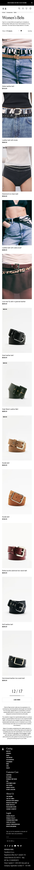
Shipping (8, 775)
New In (8, 751)
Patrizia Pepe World (12, 800)
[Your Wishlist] (27, 8)
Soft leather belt (7, 624)
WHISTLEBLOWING (11, 826)
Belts (15, 12)
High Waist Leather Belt (10, 409)
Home (3, 12)
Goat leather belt (8, 355)
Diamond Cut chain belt (10, 194)
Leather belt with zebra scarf (11, 248)
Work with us (10, 805)
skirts (29, 733)
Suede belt (5, 463)
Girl (7, 766)
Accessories (9, 12)
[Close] (32, 3)
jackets (24, 733)
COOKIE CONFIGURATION (13, 824)
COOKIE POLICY (10, 816)
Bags (7, 755)
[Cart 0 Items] (30, 8)
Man (7, 764)
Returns (8, 777)
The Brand (9, 796)
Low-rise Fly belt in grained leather (14, 301)
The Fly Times (10, 798)
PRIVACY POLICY (10, 818)
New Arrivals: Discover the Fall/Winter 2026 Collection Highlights (17, 2)
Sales (8, 768)
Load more (17, 699)
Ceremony (9, 761)
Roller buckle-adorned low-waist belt (14, 571)
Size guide (9, 785)
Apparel (8, 753)
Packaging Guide (11, 807)
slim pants (16, 733)
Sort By (30, 31)
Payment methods (11, 779)
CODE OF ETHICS (10, 822)
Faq (7, 781)
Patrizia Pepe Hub (11, 802)
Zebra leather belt (8, 86)
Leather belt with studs (10, 140)
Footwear (9, 757)
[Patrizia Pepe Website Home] (6, 9)
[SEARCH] (19, 8)
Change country (11, 809)
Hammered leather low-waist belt (13, 678)
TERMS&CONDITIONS (12, 820)
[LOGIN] (23, 8)
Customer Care (11, 783)
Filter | (7, 31)
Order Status (10, 787)
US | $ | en (10, 841)
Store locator (10, 789)
